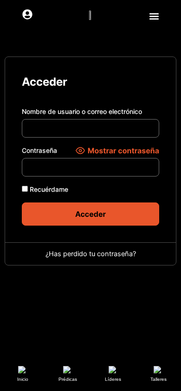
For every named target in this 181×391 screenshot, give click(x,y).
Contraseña (39, 150)
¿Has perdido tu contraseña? (90, 254)
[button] (154, 16)
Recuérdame (48, 189)
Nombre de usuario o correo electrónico (82, 111)
